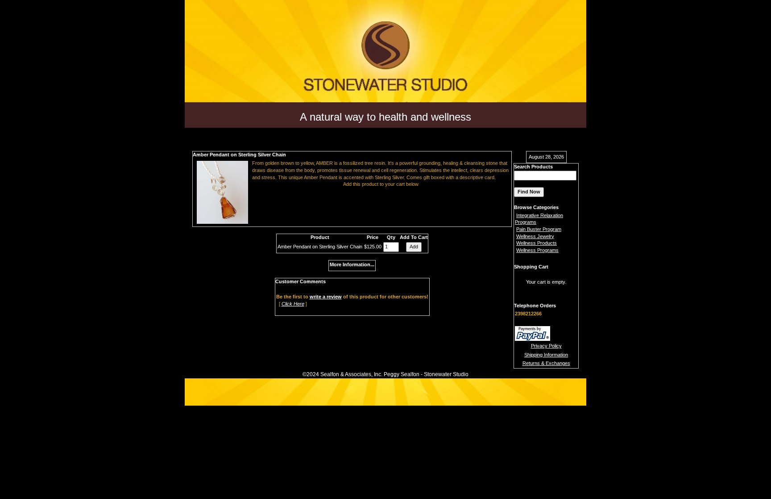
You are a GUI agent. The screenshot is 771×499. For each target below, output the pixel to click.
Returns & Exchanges (546, 363)
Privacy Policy (546, 345)
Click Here (293, 303)
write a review (326, 296)
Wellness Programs (537, 250)
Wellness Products (536, 243)
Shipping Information (546, 354)
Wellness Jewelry (535, 236)
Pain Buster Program (538, 229)
